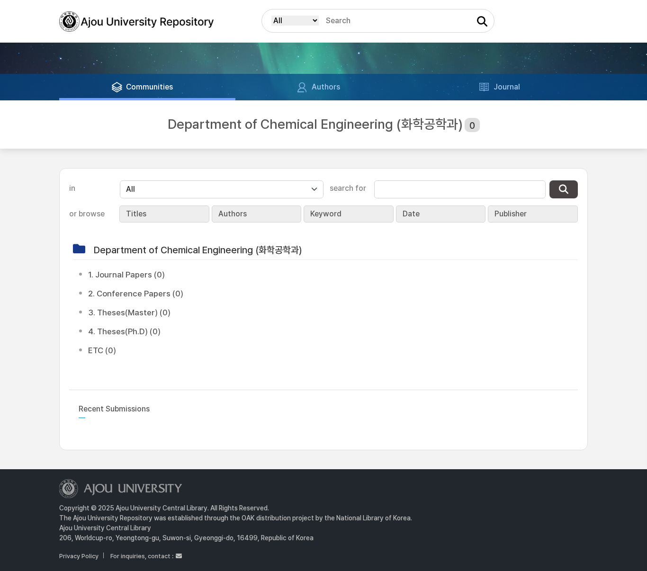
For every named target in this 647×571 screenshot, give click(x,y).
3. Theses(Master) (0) (129, 312)
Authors (232, 213)
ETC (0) (102, 350)
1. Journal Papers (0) (126, 274)
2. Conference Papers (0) (135, 293)
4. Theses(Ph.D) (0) (124, 331)
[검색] (563, 189)
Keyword (325, 213)
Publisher (510, 213)
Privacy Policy (79, 556)
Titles (136, 213)
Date (411, 213)
